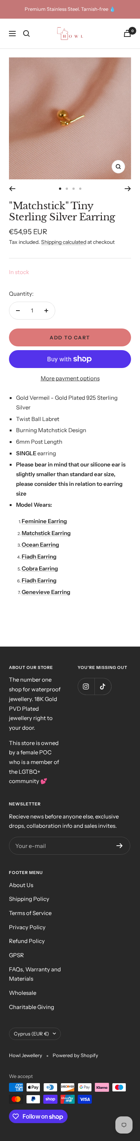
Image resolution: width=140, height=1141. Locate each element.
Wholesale (22, 992)
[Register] (119, 845)
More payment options (70, 378)
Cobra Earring (40, 568)
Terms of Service (30, 913)
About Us (21, 885)
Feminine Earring (44, 521)
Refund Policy (27, 940)
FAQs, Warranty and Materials (35, 974)
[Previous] (12, 188)
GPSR (16, 955)
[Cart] (127, 33)
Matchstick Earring (46, 533)
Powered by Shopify (75, 1055)
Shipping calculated (63, 242)
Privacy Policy (27, 927)
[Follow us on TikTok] (102, 686)
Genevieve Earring (46, 591)
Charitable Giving (31, 1006)
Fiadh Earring (39, 556)
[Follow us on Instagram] (86, 686)
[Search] (26, 33)
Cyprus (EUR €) (31, 1034)
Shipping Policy (29, 898)
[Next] (128, 188)
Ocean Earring (40, 544)
